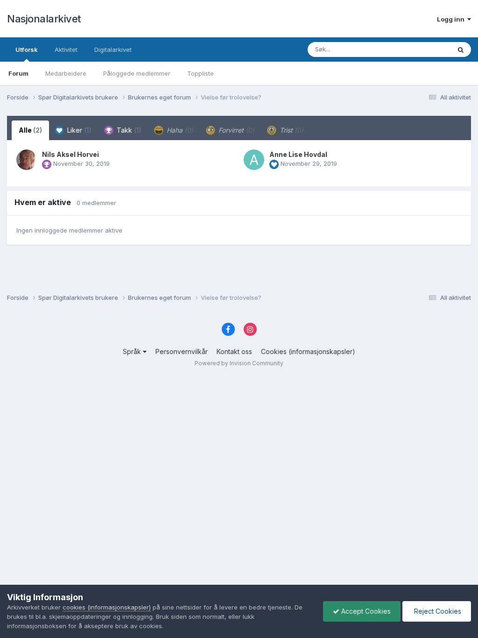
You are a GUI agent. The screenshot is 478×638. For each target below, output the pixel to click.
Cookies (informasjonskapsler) (308, 351)
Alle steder (423, 49)
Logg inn (452, 19)
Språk (133, 351)
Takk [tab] (128, 130)
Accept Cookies (365, 611)
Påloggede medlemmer (136, 73)
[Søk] (460, 49)
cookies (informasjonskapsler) (107, 607)
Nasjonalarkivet (44, 19)
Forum (18, 73)
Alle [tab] (30, 130)
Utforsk (26, 49)
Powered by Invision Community (239, 363)
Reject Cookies (436, 611)
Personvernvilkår (181, 351)
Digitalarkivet (113, 49)
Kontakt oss (234, 351)
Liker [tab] (78, 130)
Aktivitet (66, 49)
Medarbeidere (65, 73)
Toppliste (200, 73)
